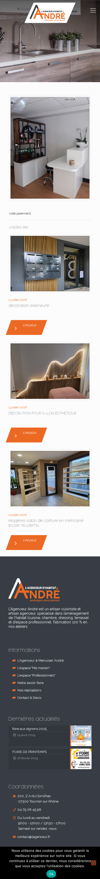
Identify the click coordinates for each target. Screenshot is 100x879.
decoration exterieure (28, 305)
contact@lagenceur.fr (33, 837)
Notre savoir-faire (30, 683)
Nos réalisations (29, 690)
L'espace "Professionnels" (36, 675)
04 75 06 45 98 (29, 810)
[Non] (93, 862)
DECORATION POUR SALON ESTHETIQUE (42, 413)
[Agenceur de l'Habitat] (50, 18)
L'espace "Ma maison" (33, 668)
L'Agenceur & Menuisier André (40, 660)
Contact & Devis (29, 698)
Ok (51, 874)
